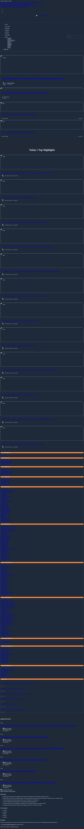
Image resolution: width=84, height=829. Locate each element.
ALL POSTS (7, 26)
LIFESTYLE (10, 41)
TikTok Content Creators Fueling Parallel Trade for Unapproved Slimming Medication (18, 5)
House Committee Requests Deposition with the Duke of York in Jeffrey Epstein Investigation (15, 693)
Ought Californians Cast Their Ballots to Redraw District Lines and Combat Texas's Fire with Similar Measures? (31, 370)
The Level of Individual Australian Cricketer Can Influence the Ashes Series (18, 132)
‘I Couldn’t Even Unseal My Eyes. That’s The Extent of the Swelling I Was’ (16, 4)
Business (5, 812)
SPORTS (9, 45)
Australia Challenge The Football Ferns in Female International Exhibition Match (20, 801)
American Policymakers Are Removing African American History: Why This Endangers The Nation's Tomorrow (18, 683)
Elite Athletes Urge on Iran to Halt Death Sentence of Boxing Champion (12, 688)
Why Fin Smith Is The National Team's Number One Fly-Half (18, 345)
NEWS (8, 42)
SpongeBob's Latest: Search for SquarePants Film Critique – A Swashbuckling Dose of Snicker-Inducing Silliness (31, 271)
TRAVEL (9, 47)
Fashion (4, 815)
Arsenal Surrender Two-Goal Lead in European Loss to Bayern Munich (20, 320)
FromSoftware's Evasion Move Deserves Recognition (9, 704)
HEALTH (9, 39)
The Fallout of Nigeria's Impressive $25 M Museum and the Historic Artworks (33, 79)
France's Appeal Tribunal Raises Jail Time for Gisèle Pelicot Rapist (19, 197)
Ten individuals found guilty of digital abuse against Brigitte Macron (24, 760)
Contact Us (6, 49)
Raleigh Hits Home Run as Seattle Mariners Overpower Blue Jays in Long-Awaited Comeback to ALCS (28, 172)
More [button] (6, 37)
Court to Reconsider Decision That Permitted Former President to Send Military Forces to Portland (27, 246)
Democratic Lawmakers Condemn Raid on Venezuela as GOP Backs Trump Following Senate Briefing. (22, 2)
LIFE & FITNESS (11, 40)
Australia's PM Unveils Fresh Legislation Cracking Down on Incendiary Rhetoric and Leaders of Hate (24, 803)
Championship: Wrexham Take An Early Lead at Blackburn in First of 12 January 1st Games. (22, 805)
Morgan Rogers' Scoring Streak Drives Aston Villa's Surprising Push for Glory (17, 3)
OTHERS (9, 43)
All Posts (5, 810)
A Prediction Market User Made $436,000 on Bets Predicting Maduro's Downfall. (23, 444)
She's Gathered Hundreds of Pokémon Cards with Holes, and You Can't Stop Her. (14, 709)
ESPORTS (7, 30)
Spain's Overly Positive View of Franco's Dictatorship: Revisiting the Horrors (19, 114)
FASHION (7, 32)
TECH (8, 46)
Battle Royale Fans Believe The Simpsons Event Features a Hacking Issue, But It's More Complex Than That (26, 796)
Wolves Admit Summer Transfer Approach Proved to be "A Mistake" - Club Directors (21, 800)
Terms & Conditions (10, 826)
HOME (6, 24)
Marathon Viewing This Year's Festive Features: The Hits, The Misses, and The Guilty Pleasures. (27, 419)
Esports (4, 813)
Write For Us (3, 826)
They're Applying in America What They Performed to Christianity (14, 7)
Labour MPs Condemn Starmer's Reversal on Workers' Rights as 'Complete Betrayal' (24, 222)
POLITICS (9, 44)
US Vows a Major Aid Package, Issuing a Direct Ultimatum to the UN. (20, 394)
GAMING (9, 38)
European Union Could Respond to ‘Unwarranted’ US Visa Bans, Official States (24, 93)
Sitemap (16, 826)
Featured (5, 817)
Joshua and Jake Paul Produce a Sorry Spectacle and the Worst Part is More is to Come (24, 296)
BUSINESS (7, 28)
